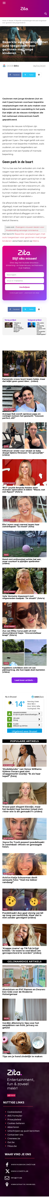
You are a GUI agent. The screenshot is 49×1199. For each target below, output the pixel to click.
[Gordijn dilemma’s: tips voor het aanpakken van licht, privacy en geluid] (24, 1010)
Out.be (11, 1142)
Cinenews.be (13, 1138)
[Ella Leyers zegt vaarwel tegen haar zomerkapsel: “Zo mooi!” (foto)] (24, 509)
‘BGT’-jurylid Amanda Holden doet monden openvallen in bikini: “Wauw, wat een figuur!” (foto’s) (23, 490)
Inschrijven (24, 287)
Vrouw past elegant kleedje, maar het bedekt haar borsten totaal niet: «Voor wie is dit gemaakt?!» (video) (22, 809)
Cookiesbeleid (14, 1111)
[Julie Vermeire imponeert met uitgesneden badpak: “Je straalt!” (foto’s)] (24, 581)
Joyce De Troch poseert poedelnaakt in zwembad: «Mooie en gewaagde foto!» (23, 844)
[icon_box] (20, 1164)
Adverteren (13, 1127)
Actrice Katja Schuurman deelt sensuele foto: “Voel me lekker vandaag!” (19, 880)
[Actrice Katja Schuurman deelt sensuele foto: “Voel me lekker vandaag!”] (24, 864)
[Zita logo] (24, 8)
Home (4, 21)
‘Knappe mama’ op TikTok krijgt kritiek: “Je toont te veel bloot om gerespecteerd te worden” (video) (21, 950)
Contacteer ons (15, 1134)
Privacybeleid (14, 1119)
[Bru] (4, 66)
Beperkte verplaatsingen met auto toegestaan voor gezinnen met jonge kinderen (24, 237)
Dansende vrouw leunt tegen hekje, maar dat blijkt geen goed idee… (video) (23, 380)
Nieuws (11, 21)
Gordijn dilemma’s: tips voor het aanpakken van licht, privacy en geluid (20, 1025)
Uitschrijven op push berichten (23, 1130)
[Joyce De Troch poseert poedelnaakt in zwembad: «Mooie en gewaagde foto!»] (24, 829)
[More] (38, 74)
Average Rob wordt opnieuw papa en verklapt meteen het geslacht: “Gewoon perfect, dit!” (23, 416)
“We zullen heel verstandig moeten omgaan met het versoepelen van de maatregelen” (41, 328)
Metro (36, 241)
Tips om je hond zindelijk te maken (22, 1056)
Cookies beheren (16, 1123)
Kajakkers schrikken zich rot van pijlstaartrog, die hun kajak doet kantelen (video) (23, 670)
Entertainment (9, 409)
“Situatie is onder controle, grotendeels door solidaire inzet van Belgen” (18, 327)
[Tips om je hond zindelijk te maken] (24, 1043)
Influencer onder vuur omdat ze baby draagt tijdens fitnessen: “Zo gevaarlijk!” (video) (23, 453)
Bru (16, 66)
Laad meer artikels (24, 680)
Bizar (6, 446)
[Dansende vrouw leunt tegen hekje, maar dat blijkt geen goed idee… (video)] (24, 364)
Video (6, 374)
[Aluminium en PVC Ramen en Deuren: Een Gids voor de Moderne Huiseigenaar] (24, 976)
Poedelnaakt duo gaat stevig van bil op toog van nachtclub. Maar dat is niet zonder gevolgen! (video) (22, 915)
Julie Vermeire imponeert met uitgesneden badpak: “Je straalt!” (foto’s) (23, 597)
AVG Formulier (14, 1115)
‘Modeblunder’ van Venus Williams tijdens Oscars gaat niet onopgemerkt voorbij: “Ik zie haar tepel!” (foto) (22, 772)
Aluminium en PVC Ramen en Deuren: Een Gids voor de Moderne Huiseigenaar (23, 992)
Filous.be (12, 1146)
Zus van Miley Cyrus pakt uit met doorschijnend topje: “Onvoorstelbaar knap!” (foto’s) (21, 633)
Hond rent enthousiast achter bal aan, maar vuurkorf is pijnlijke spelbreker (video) (21, 561)
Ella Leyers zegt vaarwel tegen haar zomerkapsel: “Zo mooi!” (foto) (20, 525)
